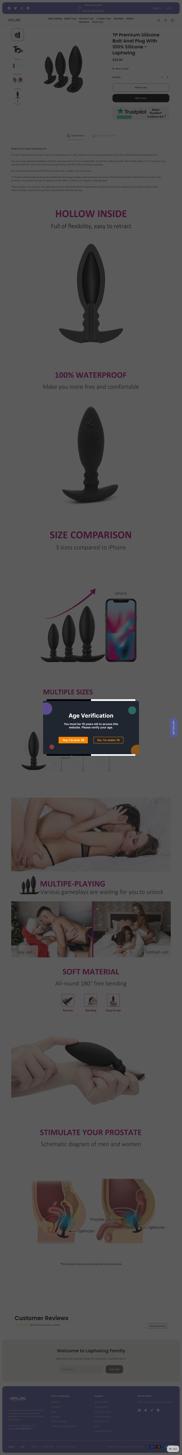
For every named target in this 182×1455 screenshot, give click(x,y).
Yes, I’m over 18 (73, 740)
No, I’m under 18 (108, 740)
